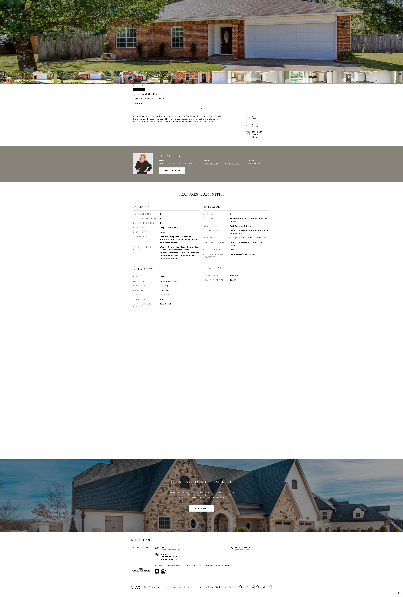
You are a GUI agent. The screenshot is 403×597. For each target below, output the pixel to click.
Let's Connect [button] (201, 508)
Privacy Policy (227, 587)
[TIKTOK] (258, 587)
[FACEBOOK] (241, 587)
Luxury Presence (185, 587)
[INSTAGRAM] (247, 587)
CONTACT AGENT (172, 170)
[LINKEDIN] (253, 587)
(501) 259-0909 (211, 164)
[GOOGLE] (264, 587)
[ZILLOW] (270, 587)
